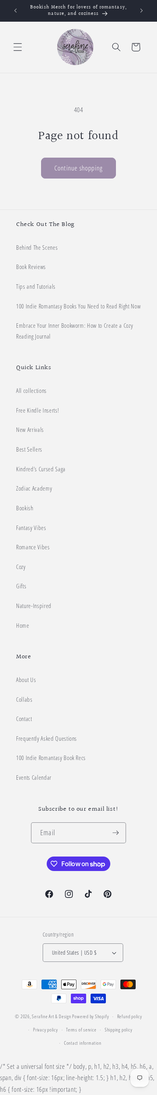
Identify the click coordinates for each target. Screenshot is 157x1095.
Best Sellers (29, 449)
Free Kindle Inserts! (37, 410)
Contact (24, 719)
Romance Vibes (33, 547)
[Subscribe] (115, 832)
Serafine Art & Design (51, 1016)
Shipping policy (118, 1029)
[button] (17, 47)
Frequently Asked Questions (46, 738)
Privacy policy (45, 1029)
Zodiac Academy (34, 488)
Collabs (24, 699)
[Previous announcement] (16, 11)
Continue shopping (78, 168)
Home (22, 625)
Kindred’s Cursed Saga (41, 469)
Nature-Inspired (34, 606)
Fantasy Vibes (31, 528)
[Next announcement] (142, 11)
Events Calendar (34, 777)
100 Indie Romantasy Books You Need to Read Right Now (78, 306)
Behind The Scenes (37, 247)
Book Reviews (31, 267)
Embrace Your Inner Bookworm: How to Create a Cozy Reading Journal (74, 331)
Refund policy (129, 1016)
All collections (31, 390)
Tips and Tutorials (36, 286)
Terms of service (81, 1029)
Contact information (82, 1043)
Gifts (21, 586)
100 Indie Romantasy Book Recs (51, 758)
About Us (26, 680)
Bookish (24, 508)
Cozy (21, 567)
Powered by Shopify (90, 1016)
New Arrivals (30, 429)
